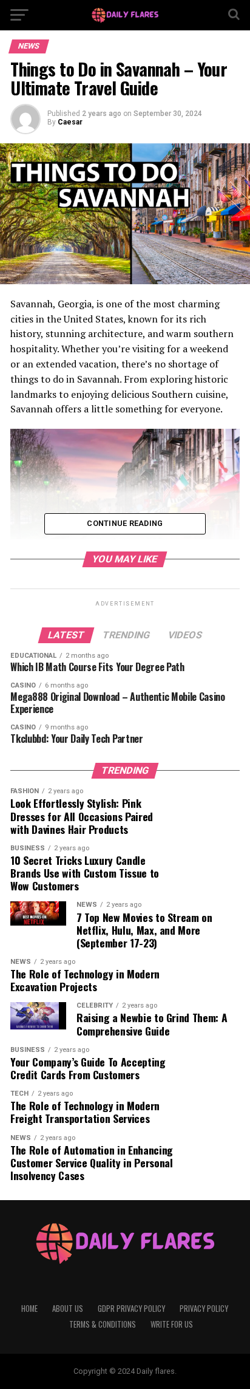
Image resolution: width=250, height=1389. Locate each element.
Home (29, 1308)
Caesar (70, 122)
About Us (67, 1308)
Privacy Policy (204, 1308)
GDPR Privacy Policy (131, 1308)
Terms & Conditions (102, 1324)
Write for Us (171, 1324)
